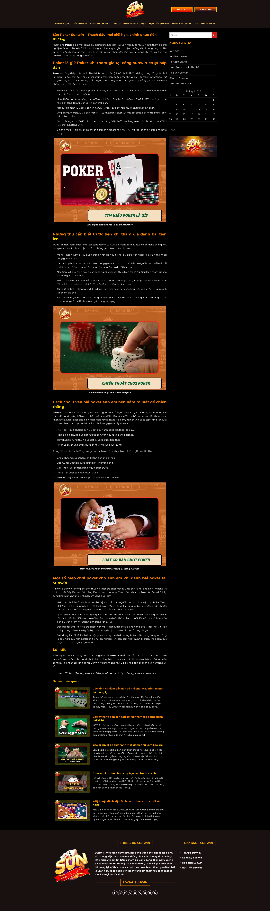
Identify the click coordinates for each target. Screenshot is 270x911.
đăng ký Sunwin (182, 23)
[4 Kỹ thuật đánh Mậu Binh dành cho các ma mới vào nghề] (72, 810)
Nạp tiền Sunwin (159, 23)
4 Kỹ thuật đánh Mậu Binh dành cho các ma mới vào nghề (127, 803)
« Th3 (172, 130)
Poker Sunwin (117, 655)
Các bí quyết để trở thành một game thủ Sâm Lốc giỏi (128, 745)
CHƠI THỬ (205, 9)
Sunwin (111, 244)
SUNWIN (59, 23)
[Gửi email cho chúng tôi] (135, 892)
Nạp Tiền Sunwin (192, 862)
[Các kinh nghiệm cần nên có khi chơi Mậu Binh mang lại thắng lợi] (72, 697)
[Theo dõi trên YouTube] (150, 892)
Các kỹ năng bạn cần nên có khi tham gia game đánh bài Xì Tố (128, 718)
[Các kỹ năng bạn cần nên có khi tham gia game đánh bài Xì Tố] (72, 726)
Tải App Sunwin (99, 23)
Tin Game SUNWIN (205, 23)
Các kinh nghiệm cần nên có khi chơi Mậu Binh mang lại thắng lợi (128, 690)
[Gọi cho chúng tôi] (140, 892)
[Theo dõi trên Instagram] (119, 892)
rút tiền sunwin (77, 23)
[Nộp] (214, 35)
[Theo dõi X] (130, 892)
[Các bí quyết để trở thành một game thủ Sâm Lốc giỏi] (72, 754)
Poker (68, 45)
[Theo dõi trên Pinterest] (145, 892)
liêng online (104, 673)
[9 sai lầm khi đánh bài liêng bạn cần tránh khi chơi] (72, 782)
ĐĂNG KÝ (182, 9)
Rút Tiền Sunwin (192, 867)
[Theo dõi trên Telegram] (155, 892)
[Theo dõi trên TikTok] (124, 892)
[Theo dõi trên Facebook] (114, 892)
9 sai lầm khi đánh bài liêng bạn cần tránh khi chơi (125, 773)
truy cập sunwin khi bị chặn (129, 23)
